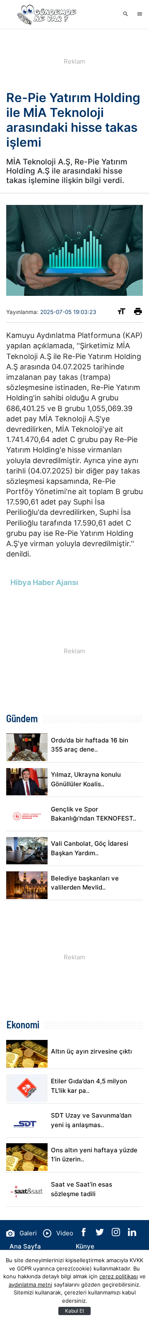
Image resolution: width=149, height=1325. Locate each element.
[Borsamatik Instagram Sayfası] (117, 1234)
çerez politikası (118, 1276)
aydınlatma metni (30, 1284)
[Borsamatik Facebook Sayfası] (84, 1234)
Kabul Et (74, 1311)
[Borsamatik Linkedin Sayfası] (132, 1234)
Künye (85, 1246)
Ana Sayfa (25, 1246)
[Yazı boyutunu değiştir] (121, 313)
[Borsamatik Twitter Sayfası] (101, 1234)
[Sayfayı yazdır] (138, 313)
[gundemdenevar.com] (47, 14)
